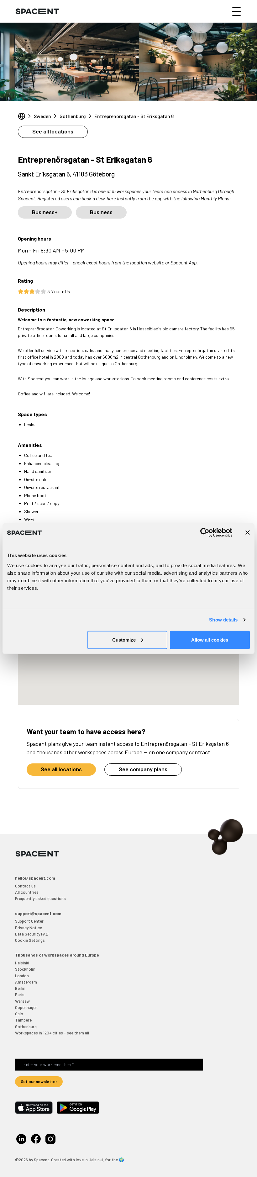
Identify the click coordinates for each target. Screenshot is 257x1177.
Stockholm (25, 969)
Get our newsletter (39, 1081)
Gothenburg (73, 116)
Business (101, 212)
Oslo (19, 1013)
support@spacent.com (38, 913)
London (22, 975)
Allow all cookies (209, 639)
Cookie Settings (30, 940)
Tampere (23, 1019)
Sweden (42, 116)
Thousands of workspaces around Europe (57, 954)
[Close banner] (247, 532)
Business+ (45, 212)
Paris (19, 994)
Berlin (20, 988)
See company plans (143, 769)
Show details (223, 619)
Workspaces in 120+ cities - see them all (52, 1032)
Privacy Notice (28, 927)
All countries (27, 892)
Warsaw (22, 1001)
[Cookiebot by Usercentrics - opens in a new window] (204, 532)
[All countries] (21, 116)
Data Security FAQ (32, 933)
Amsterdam (26, 981)
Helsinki (22, 962)
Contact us (25, 885)
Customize (124, 639)
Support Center (29, 921)
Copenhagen (26, 1007)
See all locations (52, 131)
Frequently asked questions (40, 898)
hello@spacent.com (35, 878)
